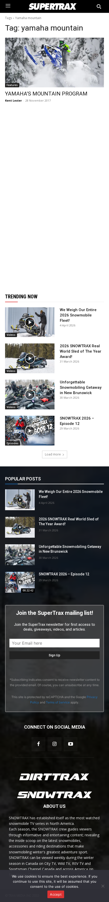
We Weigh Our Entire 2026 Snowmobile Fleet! (78, 315)
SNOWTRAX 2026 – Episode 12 (64, 574)
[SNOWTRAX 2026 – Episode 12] (30, 431)
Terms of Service (58, 702)
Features (12, 85)
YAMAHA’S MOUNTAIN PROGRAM (46, 94)
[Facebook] (38, 744)
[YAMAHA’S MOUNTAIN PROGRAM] (54, 62)
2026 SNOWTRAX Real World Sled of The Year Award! (80, 351)
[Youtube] (70, 744)
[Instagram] (54, 744)
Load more (53, 454)
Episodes (13, 443)
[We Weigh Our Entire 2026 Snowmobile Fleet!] (30, 322)
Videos (11, 335)
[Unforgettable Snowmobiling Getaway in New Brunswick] (30, 394)
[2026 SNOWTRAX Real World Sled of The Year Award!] (30, 358)
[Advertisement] (54, 198)
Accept (56, 894)
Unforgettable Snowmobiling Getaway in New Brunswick (80, 387)
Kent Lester (13, 100)
